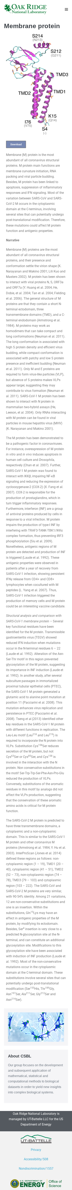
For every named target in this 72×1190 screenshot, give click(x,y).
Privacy (36, 1150)
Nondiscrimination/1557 (36, 1168)
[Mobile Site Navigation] (66, 9)
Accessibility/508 (36, 1159)
